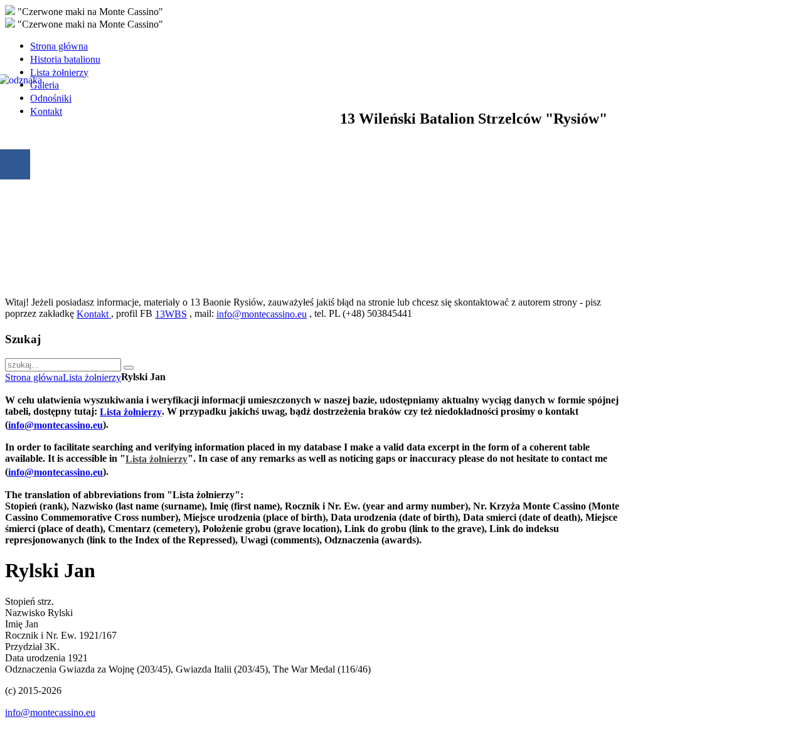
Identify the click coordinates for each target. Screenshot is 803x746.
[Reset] (129, 368)
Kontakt (94, 314)
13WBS (171, 314)
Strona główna (34, 377)
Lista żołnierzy (92, 377)
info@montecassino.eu (261, 314)
